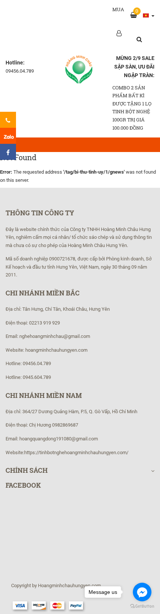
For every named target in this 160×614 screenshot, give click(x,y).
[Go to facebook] (142, 592)
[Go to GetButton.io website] (142, 606)
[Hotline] (8, 120)
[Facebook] (8, 152)
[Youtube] (8, 136)
